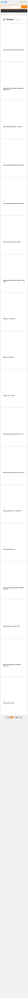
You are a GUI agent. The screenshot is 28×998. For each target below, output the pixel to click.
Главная (3, 10)
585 (16, 717)
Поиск (24, 6)
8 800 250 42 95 (24, 2)
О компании (7, 10)
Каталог (11, 10)
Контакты (25, 10)
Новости (20, 10)
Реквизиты (16, 10)
